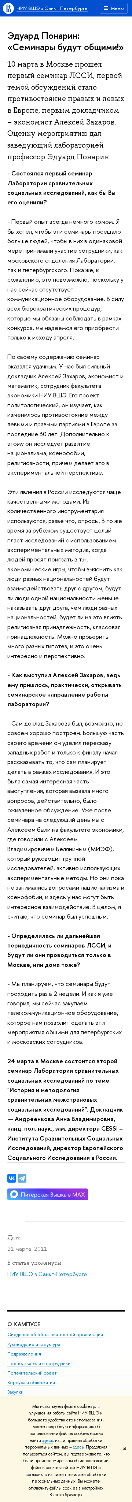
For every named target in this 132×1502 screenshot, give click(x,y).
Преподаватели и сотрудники (38, 1363)
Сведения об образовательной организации (55, 1334)
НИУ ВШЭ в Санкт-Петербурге (52, 8)
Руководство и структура (33, 1344)
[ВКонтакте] (11, 1178)
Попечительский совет (31, 1373)
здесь (47, 1440)
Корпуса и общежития (31, 1382)
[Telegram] (22, 1178)
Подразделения (24, 1354)
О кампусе (23, 1324)
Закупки (15, 1392)
